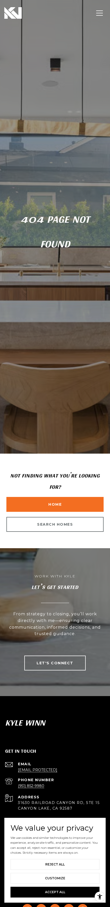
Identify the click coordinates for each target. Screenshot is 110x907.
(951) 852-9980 (31, 785)
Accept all (55, 892)
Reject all (55, 864)
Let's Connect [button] (55, 663)
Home (55, 504)
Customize (55, 878)
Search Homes (55, 524)
